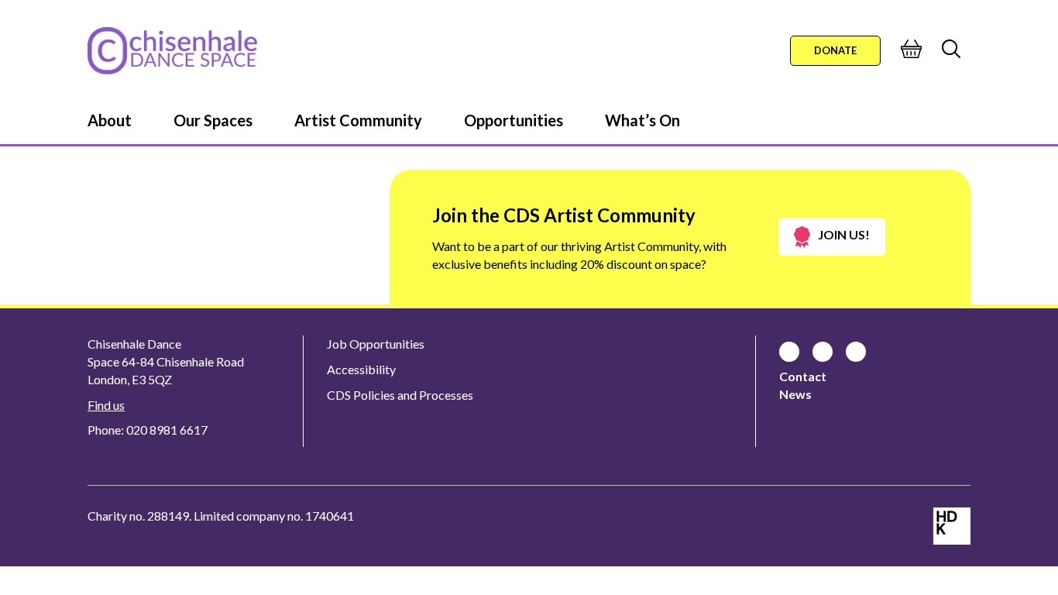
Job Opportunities (375, 343)
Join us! (844, 234)
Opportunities (513, 120)
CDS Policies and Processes (400, 394)
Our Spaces (212, 120)
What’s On (642, 120)
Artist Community (358, 120)
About (110, 120)
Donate (835, 50)
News (795, 394)
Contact (802, 376)
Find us (106, 404)
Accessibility (361, 369)
